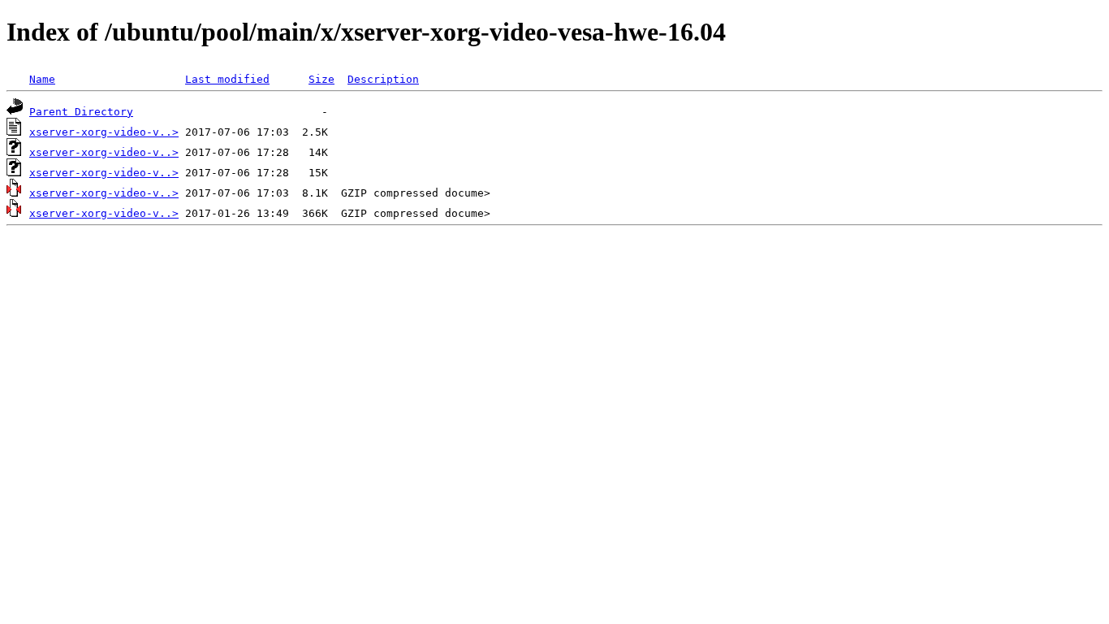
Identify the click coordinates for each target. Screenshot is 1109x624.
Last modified (227, 79)
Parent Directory (81, 112)
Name (42, 79)
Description (383, 79)
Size (321, 79)
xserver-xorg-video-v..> (104, 132)
